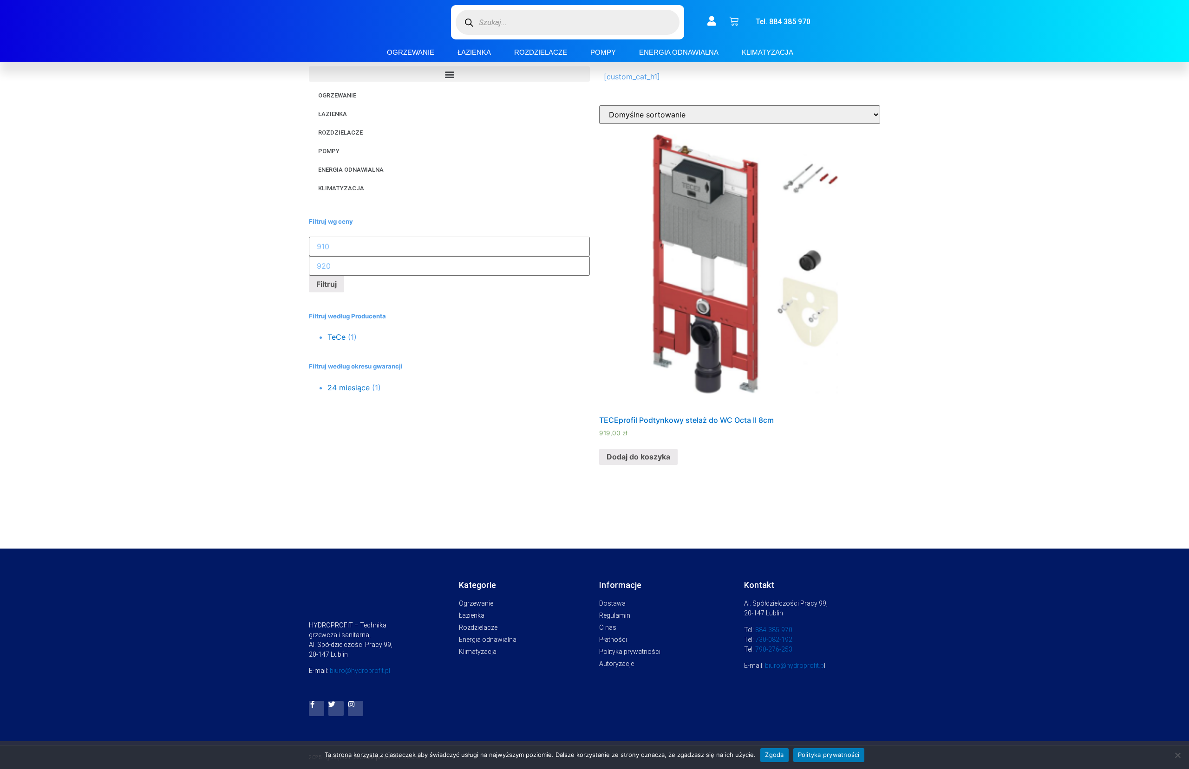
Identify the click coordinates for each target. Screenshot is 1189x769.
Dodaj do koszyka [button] (638, 456)
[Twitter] (336, 708)
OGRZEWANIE (410, 52)
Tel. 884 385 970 (782, 21)
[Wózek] (734, 21)
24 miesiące (348, 387)
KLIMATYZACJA (767, 52)
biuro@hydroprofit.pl (360, 670)
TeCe (336, 337)
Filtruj (326, 284)
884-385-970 (773, 629)
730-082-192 (773, 639)
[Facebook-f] (316, 708)
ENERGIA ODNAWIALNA (679, 52)
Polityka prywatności (829, 754)
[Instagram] (355, 708)
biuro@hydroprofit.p (794, 665)
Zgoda (774, 754)
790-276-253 (773, 649)
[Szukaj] (469, 22)
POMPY (603, 52)
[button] (449, 74)
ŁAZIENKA (474, 52)
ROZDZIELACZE (540, 52)
